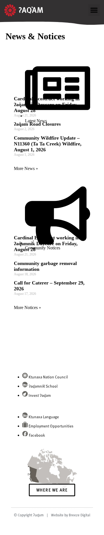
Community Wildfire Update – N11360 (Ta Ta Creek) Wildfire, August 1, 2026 (48, 143)
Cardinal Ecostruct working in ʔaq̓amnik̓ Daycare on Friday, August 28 (47, 104)
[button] (94, 10)
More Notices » (27, 307)
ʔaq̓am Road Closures (37, 124)
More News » (26, 168)
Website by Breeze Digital (70, 514)
